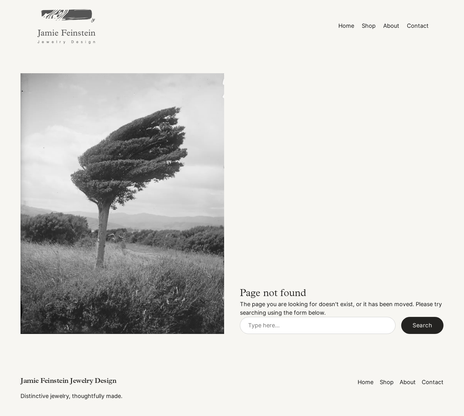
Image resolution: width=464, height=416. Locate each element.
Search (422, 325)
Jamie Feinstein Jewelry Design (68, 381)
